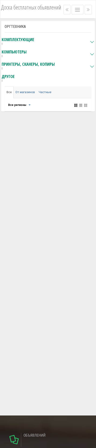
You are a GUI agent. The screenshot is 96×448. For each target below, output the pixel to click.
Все (9, 92)
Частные (45, 92)
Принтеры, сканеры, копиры (28, 66)
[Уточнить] (29, 105)
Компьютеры (14, 53)
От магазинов (25, 92)
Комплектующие (18, 41)
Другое (8, 78)
